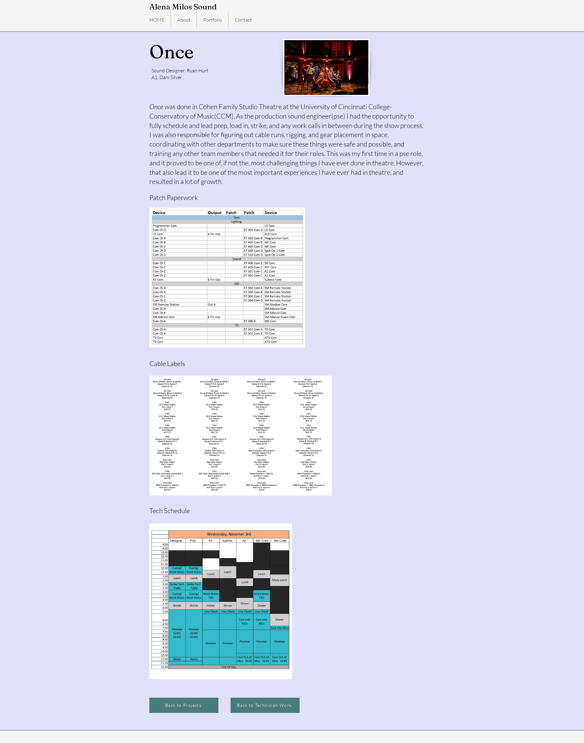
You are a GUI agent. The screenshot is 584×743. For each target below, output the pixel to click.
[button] (183, 19)
